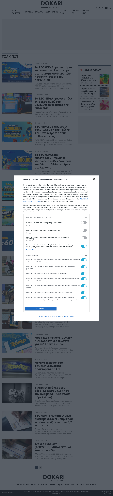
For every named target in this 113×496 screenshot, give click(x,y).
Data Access (56, 316)
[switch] (84, 222)
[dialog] (56, 248)
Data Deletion (44, 316)
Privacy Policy (69, 316)
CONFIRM (41, 308)
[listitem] (56, 218)
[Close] (95, 180)
